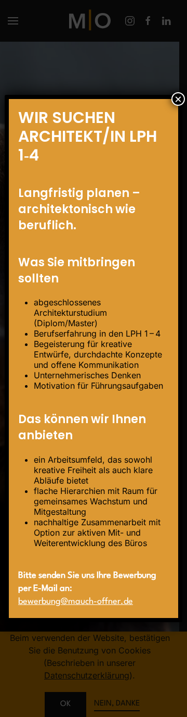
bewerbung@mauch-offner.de (75, 601)
